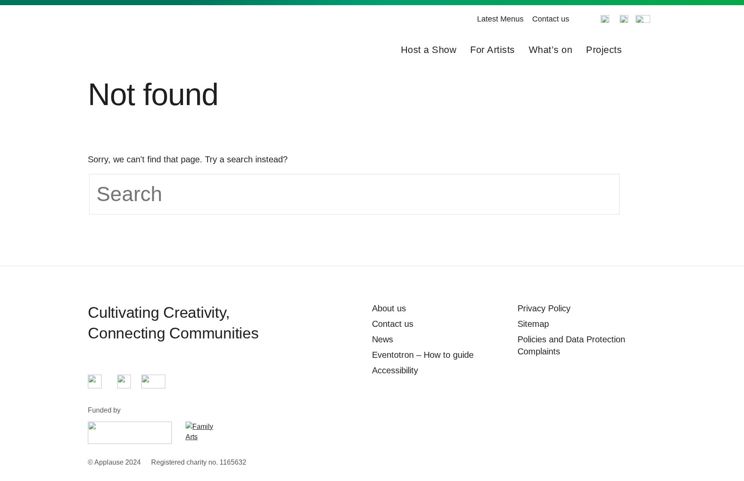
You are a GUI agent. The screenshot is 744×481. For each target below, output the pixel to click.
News (382, 339)
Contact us (550, 19)
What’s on (551, 49)
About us (389, 308)
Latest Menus (500, 19)
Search (642, 50)
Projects (604, 49)
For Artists (492, 49)
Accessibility (395, 370)
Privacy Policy (544, 308)
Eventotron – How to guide (423, 355)
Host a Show (429, 49)
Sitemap (533, 324)
